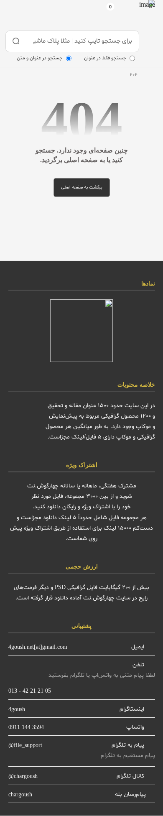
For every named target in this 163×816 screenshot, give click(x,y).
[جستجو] (16, 41)
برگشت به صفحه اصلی (81, 187)
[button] (129, 13)
